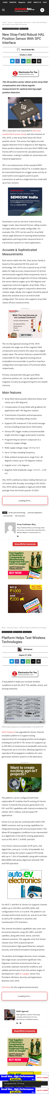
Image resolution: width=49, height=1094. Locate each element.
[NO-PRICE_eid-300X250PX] (25, 578)
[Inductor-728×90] (24, 1093)
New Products (24, 28)
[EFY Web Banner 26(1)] (25, 215)
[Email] (34, 61)
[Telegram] (12, 61)
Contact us (19, 1087)
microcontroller (8, 516)
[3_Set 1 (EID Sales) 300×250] (25, 612)
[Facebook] (17, 61)
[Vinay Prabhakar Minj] (19, 49)
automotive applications (35, 512)
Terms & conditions (31, 1087)
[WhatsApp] (28, 61)
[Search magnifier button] (42, 10)
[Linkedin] (23, 61)
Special (10, 22)
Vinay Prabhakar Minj (28, 50)
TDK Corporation (20, 516)
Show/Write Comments (25, 544)
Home (4, 22)
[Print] (39, 61)
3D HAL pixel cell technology (17, 512)
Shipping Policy (9, 1087)
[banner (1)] (25, 337)
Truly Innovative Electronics (22, 22)
